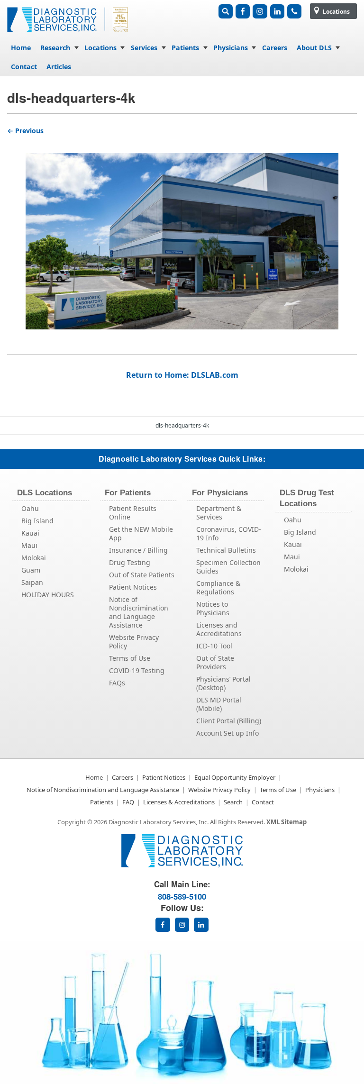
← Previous (25, 130)
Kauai (30, 532)
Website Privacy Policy (134, 641)
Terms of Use (129, 658)
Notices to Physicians (212, 608)
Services (144, 47)
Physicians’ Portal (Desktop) (223, 683)
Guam (30, 569)
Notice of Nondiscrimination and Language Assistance (138, 612)
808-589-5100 (182, 896)
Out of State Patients (141, 574)
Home (21, 47)
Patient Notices (133, 587)
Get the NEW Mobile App (141, 533)
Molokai (33, 557)
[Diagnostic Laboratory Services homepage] (182, 864)
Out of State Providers (215, 662)
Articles (58, 66)
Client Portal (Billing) (228, 720)
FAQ (128, 802)
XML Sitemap (286, 822)
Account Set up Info (227, 733)
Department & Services (218, 512)
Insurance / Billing (138, 550)
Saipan (32, 582)
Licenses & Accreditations (179, 802)
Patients (185, 47)
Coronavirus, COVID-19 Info (228, 533)
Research (55, 47)
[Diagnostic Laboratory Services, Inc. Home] (68, 34)
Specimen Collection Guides (228, 566)
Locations (335, 12)
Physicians (230, 47)
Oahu (30, 508)
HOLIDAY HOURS (47, 594)
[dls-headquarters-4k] (182, 233)
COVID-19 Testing (136, 670)
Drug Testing (129, 562)
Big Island (37, 520)
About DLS (314, 47)
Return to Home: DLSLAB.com (182, 375)
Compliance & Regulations (218, 587)
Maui (29, 545)
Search (233, 802)
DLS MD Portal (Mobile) (218, 704)
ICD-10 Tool (214, 645)
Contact (24, 66)
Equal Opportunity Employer (234, 777)
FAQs (117, 682)
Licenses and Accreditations (219, 629)
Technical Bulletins (226, 550)
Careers (274, 47)
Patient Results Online (132, 512)
